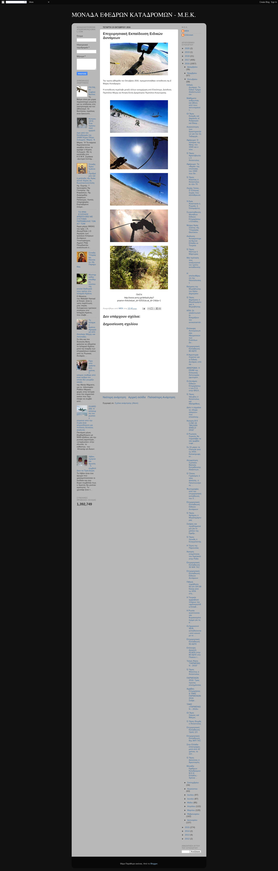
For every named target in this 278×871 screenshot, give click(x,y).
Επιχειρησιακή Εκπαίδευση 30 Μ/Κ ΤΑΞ (193, 564)
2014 (187, 831)
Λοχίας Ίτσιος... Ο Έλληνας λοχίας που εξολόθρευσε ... (194, 193)
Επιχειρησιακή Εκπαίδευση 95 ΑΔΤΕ (193, 641)
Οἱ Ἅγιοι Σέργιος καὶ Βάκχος (193, 715)
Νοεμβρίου (192, 73)
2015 (187, 827)
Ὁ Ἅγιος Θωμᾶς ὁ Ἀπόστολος (194, 722)
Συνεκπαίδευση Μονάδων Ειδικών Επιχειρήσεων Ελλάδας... (194, 217)
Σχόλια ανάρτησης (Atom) (126, 403)
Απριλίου (191, 806)
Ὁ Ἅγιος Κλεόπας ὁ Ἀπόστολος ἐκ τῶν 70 (193, 180)
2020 (187, 48)
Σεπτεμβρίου (193, 783)
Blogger (153, 864)
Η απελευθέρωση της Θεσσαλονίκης (194, 278)
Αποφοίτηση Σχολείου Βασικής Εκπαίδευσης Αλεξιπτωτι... (194, 465)
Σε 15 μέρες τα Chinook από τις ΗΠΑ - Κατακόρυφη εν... (194, 452)
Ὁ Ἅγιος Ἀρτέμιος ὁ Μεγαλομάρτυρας (194, 516)
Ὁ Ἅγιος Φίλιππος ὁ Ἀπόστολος (193, 671)
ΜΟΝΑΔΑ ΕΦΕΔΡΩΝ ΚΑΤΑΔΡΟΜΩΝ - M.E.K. (134, 14)
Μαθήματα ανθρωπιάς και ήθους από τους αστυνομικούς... (193, 104)
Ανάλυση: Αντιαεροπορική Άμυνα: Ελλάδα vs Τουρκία (194, 241)
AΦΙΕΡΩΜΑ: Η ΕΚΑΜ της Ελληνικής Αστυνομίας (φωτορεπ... (193, 372)
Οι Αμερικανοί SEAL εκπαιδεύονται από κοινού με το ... (194, 631)
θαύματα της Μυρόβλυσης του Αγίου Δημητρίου (194, 290)
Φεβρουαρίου (193, 814)
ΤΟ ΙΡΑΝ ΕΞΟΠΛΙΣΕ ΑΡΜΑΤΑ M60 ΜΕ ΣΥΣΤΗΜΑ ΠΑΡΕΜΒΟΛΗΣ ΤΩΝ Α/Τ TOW (86, 218)
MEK (187, 31)
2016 (187, 64)
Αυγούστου (192, 789)
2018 (187, 56)
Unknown (189, 35)
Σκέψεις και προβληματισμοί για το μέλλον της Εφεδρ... (194, 528)
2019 (187, 52)
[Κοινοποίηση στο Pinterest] (159, 308)
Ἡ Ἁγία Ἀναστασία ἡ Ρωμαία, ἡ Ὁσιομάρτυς (193, 204)
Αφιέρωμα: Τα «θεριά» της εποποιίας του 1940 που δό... (193, 169)
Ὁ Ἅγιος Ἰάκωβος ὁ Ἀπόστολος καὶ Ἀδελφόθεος (193, 399)
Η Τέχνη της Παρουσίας (193, 547)
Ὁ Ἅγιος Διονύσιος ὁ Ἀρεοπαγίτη (193, 760)
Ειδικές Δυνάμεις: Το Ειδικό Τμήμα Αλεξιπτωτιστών (194, 89)
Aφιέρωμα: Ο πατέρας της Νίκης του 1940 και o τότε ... (193, 145)
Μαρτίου (191, 810)
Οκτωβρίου (192, 79)
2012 (187, 839)
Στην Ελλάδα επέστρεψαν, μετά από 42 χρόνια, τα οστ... (193, 749)
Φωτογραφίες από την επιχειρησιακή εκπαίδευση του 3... (194, 493)
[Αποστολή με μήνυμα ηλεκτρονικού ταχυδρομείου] (148, 308)
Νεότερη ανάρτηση (114, 397)
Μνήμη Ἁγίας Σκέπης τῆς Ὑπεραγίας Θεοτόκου (193, 229)
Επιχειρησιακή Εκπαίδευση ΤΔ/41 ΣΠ (193, 729)
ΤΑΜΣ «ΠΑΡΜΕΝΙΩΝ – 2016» (194, 706)
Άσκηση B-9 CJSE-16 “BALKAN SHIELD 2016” (192, 425)
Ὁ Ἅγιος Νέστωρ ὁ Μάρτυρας (192, 251)
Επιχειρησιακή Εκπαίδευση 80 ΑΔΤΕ (193, 348)
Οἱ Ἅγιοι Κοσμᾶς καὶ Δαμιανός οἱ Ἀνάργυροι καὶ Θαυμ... (193, 118)
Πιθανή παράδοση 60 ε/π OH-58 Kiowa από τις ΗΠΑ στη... (194, 588)
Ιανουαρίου (192, 820)
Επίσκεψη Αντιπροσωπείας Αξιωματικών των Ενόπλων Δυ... (194, 335)
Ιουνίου (190, 799)
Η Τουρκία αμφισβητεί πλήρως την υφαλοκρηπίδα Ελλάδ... (194, 602)
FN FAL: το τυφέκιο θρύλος (92, 91)
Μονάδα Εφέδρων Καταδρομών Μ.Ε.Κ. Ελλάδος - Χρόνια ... (194, 772)
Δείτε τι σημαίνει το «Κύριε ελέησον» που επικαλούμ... (194, 412)
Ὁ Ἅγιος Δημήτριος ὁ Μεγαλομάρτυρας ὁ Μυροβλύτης (194, 302)
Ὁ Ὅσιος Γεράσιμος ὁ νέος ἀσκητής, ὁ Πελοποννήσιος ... (194, 479)
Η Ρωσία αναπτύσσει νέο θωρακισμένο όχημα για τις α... (194, 616)
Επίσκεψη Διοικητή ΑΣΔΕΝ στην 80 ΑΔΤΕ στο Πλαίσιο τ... (194, 652)
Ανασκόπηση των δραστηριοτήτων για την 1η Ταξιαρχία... (194, 131)
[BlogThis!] (151, 308)
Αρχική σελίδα (137, 397)
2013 (187, 835)
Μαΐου (190, 803)
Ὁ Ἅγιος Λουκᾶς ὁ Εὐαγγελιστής (194, 539)
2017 (187, 60)
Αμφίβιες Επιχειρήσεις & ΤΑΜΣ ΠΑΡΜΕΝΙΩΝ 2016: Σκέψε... (194, 695)
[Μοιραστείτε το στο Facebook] (157, 308)
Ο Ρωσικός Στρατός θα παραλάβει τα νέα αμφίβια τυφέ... (194, 438)
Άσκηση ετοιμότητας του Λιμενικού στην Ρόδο (194, 555)
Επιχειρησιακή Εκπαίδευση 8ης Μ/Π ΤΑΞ (194, 738)
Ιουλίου (190, 795)
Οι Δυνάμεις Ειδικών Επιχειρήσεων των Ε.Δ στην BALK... (194, 386)
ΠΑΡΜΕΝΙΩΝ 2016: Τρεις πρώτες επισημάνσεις (194, 681)
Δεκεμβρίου (192, 67)
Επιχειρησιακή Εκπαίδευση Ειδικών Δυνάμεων (193, 505)
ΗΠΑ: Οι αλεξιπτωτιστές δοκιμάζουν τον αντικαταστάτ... (194, 318)
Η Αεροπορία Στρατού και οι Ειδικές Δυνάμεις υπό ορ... (194, 359)
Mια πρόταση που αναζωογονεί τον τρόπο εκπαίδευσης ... (193, 264)
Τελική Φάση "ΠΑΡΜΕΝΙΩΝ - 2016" (193, 663)
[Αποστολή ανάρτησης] (143, 308)
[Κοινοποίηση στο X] (154, 308)
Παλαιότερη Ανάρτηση (161, 397)
